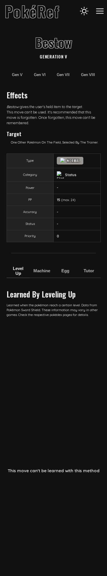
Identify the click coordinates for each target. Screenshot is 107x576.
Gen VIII (88, 75)
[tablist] (54, 273)
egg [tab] (65, 270)
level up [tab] (18, 271)
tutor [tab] (89, 270)
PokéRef (32, 11)
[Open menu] (99, 11)
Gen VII (63, 75)
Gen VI (40, 75)
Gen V (17, 75)
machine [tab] (41, 270)
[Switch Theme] (84, 11)
